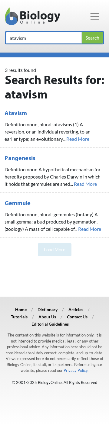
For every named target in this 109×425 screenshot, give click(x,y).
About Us (47, 316)
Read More (77, 139)
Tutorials (19, 316)
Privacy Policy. (76, 370)
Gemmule (18, 204)
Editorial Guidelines (50, 324)
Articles (75, 309)
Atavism (16, 114)
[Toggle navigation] (94, 16)
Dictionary (48, 309)
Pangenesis (20, 159)
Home (21, 309)
